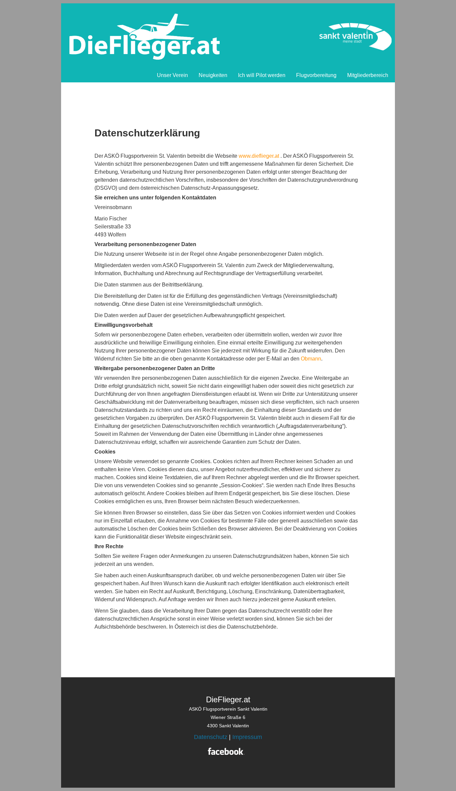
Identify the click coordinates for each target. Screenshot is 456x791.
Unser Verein (172, 75)
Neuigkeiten (213, 75)
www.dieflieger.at (259, 156)
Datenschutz (210, 737)
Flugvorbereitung (316, 75)
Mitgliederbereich (367, 75)
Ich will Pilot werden (261, 75)
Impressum (247, 737)
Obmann (311, 358)
